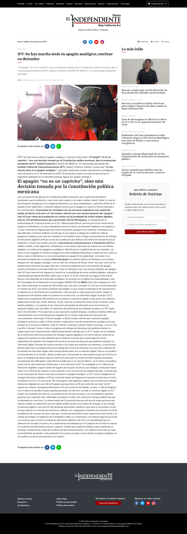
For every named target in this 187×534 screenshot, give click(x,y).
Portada (21, 4)
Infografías (144, 42)
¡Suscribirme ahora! (145, 232)
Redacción (126, 87)
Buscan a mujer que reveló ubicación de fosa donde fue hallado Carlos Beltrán (144, 91)
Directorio (22, 502)
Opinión (101, 4)
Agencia (125, 116)
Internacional (90, 4)
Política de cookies (65, 505)
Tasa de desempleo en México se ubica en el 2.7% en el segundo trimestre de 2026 (144, 122)
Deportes (60, 4)
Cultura (69, 4)
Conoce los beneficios (108, 503)
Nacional (78, 4)
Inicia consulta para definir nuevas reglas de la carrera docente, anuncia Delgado (143, 172)
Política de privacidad (67, 502)
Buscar (166, 42)
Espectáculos (112, 4)
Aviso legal (62, 499)
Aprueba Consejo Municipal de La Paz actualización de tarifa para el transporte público (145, 156)
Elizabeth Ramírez (128, 100)
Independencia (28, 80)
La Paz (30, 4)
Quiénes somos (25, 499)
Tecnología (125, 4)
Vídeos (156, 42)
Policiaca (50, 4)
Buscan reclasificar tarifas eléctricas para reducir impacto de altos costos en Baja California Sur (144, 106)
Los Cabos (39, 4)
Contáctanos (24, 505)
